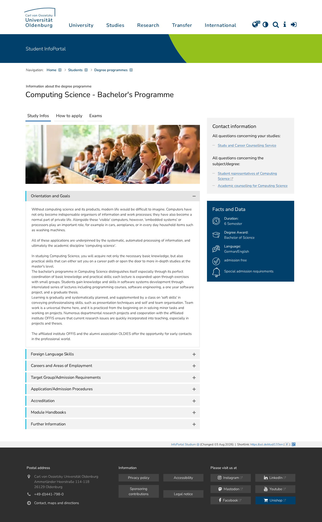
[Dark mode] (265, 26)
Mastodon (231, 489)
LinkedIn (275, 477)
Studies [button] (115, 25)
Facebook (230, 500)
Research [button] (148, 25)
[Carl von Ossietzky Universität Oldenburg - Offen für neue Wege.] (39, 17)
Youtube (275, 489)
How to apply (69, 116)
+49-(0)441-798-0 (49, 494)
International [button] (220, 25)
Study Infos (38, 116)
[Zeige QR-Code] (293, 443)
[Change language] (255, 26)
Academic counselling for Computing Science (253, 185)
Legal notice (183, 494)
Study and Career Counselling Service (247, 145)
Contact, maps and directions (56, 503)
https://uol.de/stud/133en (266, 444)
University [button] (81, 25)
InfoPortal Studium (183, 444)
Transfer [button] (182, 25)
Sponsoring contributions (139, 491)
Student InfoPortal (46, 48)
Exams (95, 116)
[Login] (294, 26)
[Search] (276, 26)
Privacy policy (138, 477)
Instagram (230, 477)
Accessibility (183, 477)
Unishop (275, 500)
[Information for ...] (285, 26)
